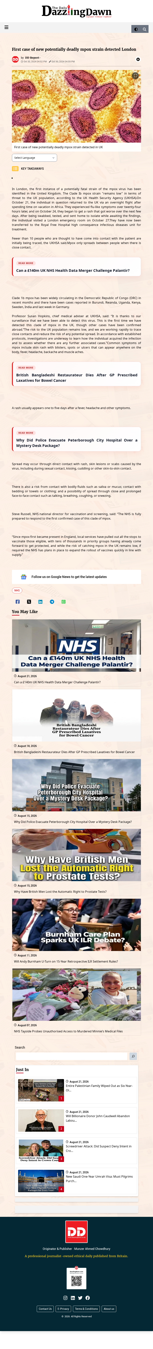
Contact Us (45, 1308)
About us (109, 1308)
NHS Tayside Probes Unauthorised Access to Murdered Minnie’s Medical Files (68, 1031)
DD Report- (33, 57)
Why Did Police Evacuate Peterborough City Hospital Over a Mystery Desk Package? (73, 822)
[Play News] (138, 59)
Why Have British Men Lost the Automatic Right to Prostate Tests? (60, 892)
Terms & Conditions (86, 1308)
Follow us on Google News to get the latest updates (69, 577)
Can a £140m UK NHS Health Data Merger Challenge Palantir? (57, 682)
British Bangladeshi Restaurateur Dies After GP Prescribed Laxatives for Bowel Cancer (74, 752)
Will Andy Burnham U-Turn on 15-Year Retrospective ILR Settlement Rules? (66, 961)
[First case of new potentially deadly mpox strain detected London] (17, 599)
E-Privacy (63, 1308)
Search (20, 1047)
